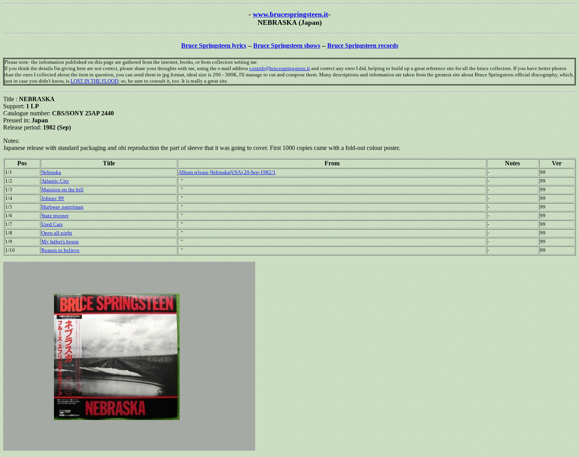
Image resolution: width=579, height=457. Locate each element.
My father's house (60, 241)
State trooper (55, 215)
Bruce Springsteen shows (286, 45)
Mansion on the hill (62, 189)
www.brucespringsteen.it (290, 14)
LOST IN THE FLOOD (94, 81)
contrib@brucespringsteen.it (279, 68)
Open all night (56, 233)
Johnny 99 (52, 198)
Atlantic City (55, 181)
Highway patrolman (62, 207)
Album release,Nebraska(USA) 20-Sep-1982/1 (227, 172)
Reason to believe (60, 250)
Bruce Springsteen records (362, 45)
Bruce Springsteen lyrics (213, 45)
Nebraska (51, 172)
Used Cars (52, 224)
